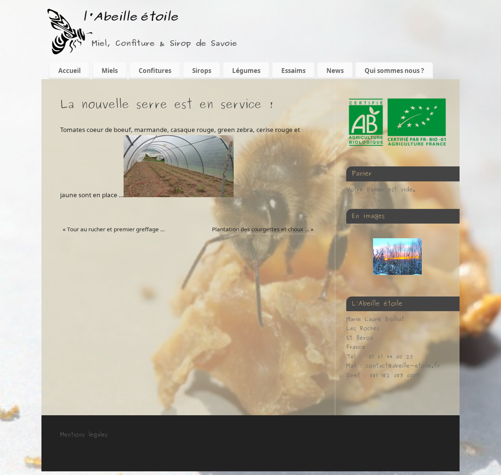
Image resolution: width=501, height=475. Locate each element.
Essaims (293, 70)
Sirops (201, 70)
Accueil (69, 70)
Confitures (155, 70)
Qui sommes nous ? (394, 70)
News (335, 70)
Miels (110, 70)
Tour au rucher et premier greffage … (114, 229)
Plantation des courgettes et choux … (263, 229)
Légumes (246, 70)
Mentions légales (83, 434)
